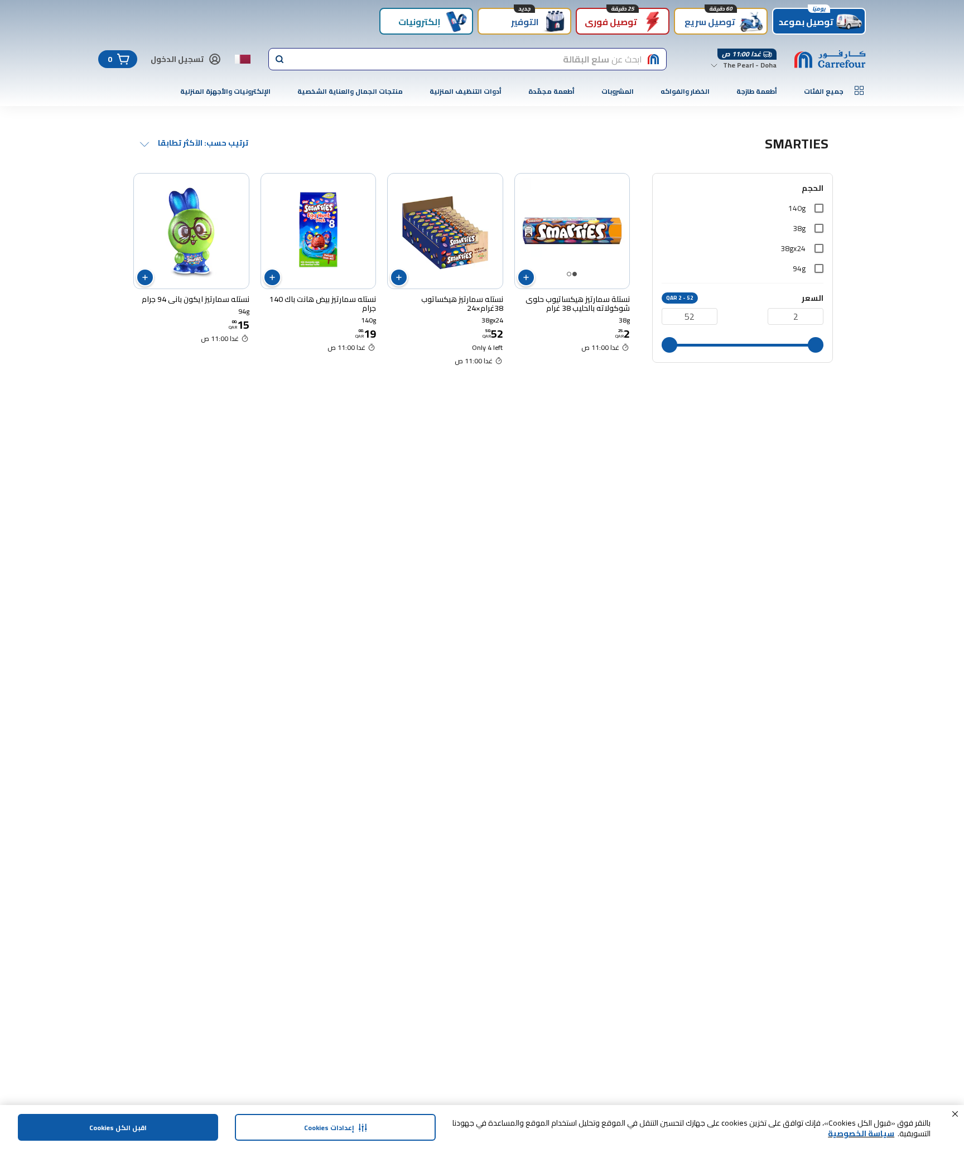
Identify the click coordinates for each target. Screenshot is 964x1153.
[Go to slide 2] (569, 274)
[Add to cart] (526, 277)
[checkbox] (818, 208)
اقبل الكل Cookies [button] (118, 1127)
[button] (955, 1114)
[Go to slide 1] (574, 274)
